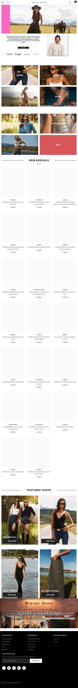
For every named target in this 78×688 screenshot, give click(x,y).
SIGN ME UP (36, 661)
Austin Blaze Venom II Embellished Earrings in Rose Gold (39, 383)
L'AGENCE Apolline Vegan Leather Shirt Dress (13, 382)
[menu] (2, 2)
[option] (39, 19)
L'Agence (13, 200)
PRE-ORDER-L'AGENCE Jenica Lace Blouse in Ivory (65, 293)
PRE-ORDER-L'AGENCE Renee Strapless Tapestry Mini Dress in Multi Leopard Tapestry (65, 203)
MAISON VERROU (13, 425)
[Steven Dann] (39, 46)
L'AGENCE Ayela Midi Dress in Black (65, 427)
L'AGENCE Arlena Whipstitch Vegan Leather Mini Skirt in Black (39, 473)
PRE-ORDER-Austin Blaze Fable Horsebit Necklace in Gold (39, 203)
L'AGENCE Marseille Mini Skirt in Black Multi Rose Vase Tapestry (39, 338)
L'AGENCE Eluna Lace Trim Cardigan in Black (13, 472)
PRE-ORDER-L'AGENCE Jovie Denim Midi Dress (39, 247)
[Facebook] (4, 668)
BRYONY (65, 335)
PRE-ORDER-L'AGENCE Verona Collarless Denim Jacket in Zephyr (65, 248)
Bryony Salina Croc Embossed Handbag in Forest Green (65, 338)
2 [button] (39, 31)
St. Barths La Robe (39, 290)
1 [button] (37, 31)
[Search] (8, 2)
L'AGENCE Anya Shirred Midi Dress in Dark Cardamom (13, 203)
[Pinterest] (14, 668)
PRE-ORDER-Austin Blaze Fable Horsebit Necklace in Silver (39, 428)
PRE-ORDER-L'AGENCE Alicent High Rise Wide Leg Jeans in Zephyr (13, 293)
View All (39, 163)
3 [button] (41, 31)
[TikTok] (19, 668)
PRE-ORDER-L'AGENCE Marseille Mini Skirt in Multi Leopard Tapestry (13, 248)
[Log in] (70, 2)
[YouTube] (24, 668)
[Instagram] (9, 668)
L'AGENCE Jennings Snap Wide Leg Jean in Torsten (12, 338)
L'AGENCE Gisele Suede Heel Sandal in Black (65, 382)
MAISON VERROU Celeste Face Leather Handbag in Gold (13, 428)
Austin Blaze (39, 200)
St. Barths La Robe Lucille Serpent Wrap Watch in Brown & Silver (39, 293)
